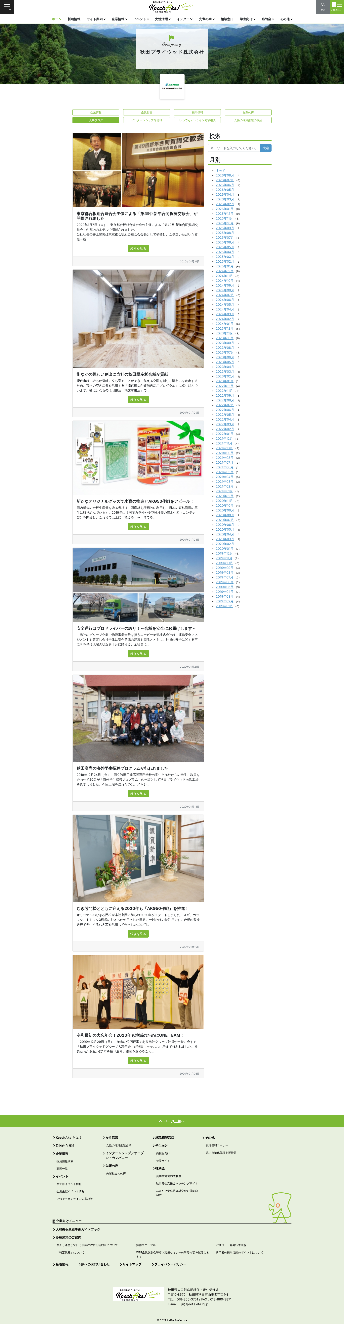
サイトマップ (132, 1264)
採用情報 (197, 112)
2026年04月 (225, 194)
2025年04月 (225, 252)
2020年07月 (225, 520)
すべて (220, 170)
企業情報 (118, 19)
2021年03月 (225, 482)
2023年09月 (225, 343)
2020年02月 (225, 544)
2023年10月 (225, 338)
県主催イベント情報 (69, 1184)
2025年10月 (225, 223)
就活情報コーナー (217, 1145)
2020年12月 (225, 496)
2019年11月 (224, 558)
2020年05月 (225, 529)
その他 (285, 19)
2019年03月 (225, 596)
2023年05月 (225, 362)
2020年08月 (225, 515)
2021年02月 (225, 486)
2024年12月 (225, 271)
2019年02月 (225, 601)
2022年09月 (225, 395)
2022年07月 (225, 405)
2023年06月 (225, 357)
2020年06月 (225, 525)
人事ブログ (96, 120)
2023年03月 (225, 371)
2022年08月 (225, 400)
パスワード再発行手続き (231, 1245)
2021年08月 (225, 458)
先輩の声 (205, 19)
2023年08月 (225, 348)
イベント (139, 19)
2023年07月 (225, 352)
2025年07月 (225, 237)
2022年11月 (224, 391)
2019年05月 (225, 587)
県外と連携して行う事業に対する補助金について (87, 1245)
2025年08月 (225, 233)
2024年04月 (225, 309)
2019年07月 (224, 577)
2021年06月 (225, 467)
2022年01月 (225, 434)
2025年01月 (225, 266)
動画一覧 (62, 1168)
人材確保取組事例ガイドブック (78, 1229)
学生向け (246, 19)
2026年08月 (225, 175)
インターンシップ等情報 (146, 120)
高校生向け (163, 1153)
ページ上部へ (174, 1121)
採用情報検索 (65, 1161)
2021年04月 (225, 477)
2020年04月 (225, 534)
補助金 (266, 19)
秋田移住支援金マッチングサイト (177, 1183)
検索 (266, 148)
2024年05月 (225, 304)
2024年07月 (225, 295)
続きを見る (138, 248)
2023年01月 (225, 381)
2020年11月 (224, 501)
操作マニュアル (146, 1245)
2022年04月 (225, 419)
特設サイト (163, 1160)
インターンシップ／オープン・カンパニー (125, 1155)
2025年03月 (225, 257)
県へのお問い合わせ (95, 1264)
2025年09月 (225, 228)
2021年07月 (224, 462)
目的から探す (65, 1146)
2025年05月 (225, 247)
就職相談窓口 (164, 1138)
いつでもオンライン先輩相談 (197, 120)
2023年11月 (224, 333)
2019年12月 (224, 553)
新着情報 (74, 19)
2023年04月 (225, 367)
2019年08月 (225, 572)
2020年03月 (225, 539)
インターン (185, 19)
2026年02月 (225, 204)
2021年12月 (224, 438)
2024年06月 (225, 300)
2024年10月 (225, 281)
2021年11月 (224, 443)
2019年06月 (225, 582)
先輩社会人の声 (116, 1173)
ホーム (56, 19)
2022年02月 (225, 429)
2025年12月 (225, 214)
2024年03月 (225, 314)
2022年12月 (225, 386)
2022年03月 (225, 424)
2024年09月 (225, 285)
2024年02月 (225, 319)
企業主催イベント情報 (70, 1191)
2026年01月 (225, 209)
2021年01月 (224, 491)
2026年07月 (225, 180)
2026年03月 (225, 199)
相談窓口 (227, 19)
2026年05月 (225, 190)
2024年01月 (225, 324)
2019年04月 (225, 592)
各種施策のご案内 (68, 1237)
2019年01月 (224, 606)
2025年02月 (225, 261)
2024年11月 (224, 276)
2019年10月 (224, 563)
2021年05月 (225, 472)
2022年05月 (225, 415)
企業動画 (146, 112)
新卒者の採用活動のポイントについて (239, 1252)
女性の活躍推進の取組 (248, 120)
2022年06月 (225, 410)
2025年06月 (225, 242)
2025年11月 (224, 218)
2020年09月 (225, 510)
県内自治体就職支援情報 (221, 1152)
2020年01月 (225, 549)
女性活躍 (161, 19)
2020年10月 (225, 505)
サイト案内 (95, 19)
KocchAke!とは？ (69, 1138)
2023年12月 (225, 328)
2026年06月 (225, 185)
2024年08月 (225, 290)
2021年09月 (225, 453)
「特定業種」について (70, 1252)
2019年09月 (225, 568)
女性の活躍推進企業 (118, 1145)
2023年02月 (225, 376)
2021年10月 (224, 448)
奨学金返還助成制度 (168, 1176)
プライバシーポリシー (170, 1264)
